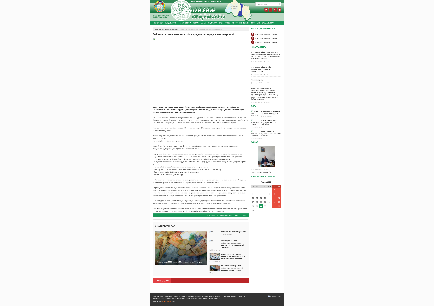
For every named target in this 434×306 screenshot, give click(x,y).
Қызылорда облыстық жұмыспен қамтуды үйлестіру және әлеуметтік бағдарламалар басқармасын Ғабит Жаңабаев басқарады (265, 55)
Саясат (203, 23)
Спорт (235, 23)
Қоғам (196, 23)
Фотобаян (255, 23)
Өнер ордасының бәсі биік (261, 172)
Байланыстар (268, 23)
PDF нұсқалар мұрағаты (263, 28)
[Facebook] (270, 10)
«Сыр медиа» (166, 302)
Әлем (221, 23)
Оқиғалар (212, 23)
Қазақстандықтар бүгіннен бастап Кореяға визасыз (271, 133)
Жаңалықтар (170, 23)
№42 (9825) (259, 34)
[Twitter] (266, 10)
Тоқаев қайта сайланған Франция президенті (270, 112)
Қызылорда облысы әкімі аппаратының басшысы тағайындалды (261, 69)
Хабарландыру (257, 80)
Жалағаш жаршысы (201, 10)
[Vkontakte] (275, 10)
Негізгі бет (158, 23)
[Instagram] (279, 10)
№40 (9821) (259, 42)
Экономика (185, 23)
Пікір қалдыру (163, 280)
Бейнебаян (244, 23)
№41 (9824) (259, 38)
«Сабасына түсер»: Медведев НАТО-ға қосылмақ (268, 122)
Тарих (227, 23)
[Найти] (279, 4)
